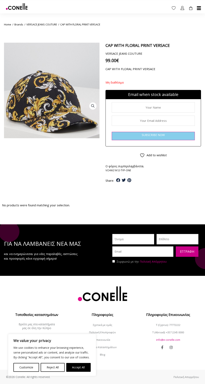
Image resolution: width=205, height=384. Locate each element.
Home (7, 24)
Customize (26, 367)
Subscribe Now (153, 135)
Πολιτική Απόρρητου (153, 261)
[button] (92, 106)
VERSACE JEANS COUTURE (41, 24)
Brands (18, 24)
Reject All (53, 367)
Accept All (78, 367)
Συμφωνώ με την (142, 261)
